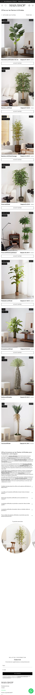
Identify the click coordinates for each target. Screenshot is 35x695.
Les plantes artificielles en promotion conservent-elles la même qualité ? (15, 504)
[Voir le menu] (2, 5)
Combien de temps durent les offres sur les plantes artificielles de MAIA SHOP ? (16, 487)
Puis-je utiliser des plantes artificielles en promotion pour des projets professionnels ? (15, 515)
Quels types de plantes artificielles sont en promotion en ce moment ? (14, 498)
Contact (3, 687)
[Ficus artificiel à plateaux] (17, 231)
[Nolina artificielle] (17, 375)
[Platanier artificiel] (17, 279)
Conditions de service (7, 677)
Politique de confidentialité (23, 676)
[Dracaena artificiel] (17, 327)
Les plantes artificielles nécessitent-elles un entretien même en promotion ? (15, 510)
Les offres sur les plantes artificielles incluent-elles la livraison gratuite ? (15, 492)
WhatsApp (3, 690)
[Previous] (2, 1)
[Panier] (32, 5)
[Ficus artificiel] (17, 183)
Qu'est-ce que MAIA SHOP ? (7, 692)
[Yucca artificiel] (17, 422)
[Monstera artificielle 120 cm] (17, 38)
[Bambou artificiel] (17, 86)
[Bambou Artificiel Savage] (17, 134)
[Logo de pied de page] (7, 682)
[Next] (33, 1)
